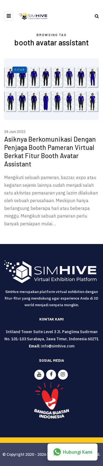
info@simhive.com (57, 346)
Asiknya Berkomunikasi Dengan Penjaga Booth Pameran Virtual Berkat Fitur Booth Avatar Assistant (50, 151)
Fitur (20, 69)
